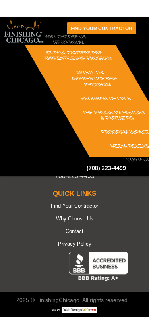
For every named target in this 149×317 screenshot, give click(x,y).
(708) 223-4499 (106, 168)
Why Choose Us (74, 219)
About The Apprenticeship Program (94, 79)
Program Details (105, 98)
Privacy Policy (74, 244)
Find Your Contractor (74, 206)
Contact (74, 231)
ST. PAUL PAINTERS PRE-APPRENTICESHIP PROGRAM (78, 55)
